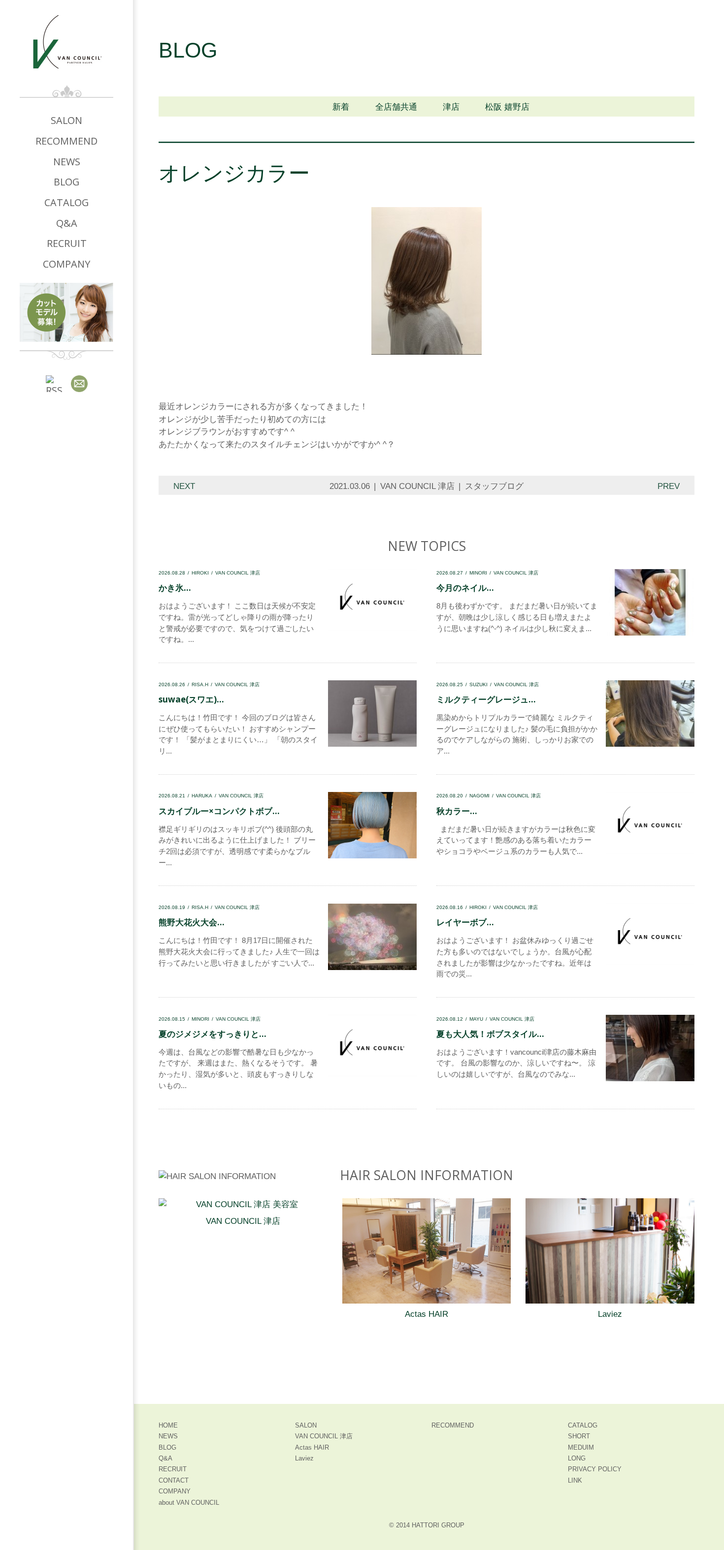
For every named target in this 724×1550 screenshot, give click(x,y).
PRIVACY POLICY (595, 1469)
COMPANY (66, 264)
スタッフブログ (494, 486)
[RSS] (54, 384)
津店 (451, 107)
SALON (66, 120)
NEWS (66, 161)
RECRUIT (67, 243)
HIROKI (200, 573)
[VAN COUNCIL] (66, 50)
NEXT (184, 486)
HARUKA (202, 795)
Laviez (610, 1314)
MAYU (476, 1019)
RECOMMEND (66, 141)
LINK (575, 1480)
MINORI (478, 573)
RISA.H (200, 684)
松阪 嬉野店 (507, 107)
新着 (340, 107)
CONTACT (174, 1480)
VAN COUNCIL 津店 (417, 486)
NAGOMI (479, 795)
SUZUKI (478, 684)
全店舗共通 (396, 107)
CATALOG (66, 202)
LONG (577, 1458)
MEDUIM (581, 1447)
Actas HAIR (426, 1314)
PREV (669, 486)
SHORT (579, 1436)
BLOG (66, 181)
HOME (168, 1425)
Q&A (66, 223)
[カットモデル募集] (66, 312)
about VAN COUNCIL (189, 1502)
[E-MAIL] (79, 384)
